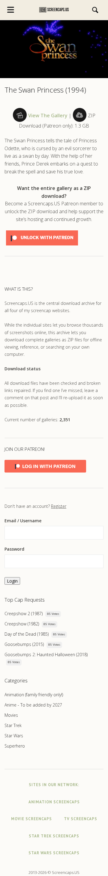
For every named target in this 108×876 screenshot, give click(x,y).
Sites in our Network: (54, 784)
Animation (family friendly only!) (33, 694)
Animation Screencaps (54, 802)
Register (58, 506)
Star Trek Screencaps (54, 836)
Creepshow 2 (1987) (23, 613)
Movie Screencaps (31, 818)
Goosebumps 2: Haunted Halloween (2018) (46, 654)
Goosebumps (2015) (24, 644)
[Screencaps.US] (54, 9)
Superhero (14, 746)
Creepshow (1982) (21, 624)
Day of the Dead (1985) (26, 634)
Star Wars (13, 735)
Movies (11, 715)
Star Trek (13, 725)
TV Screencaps (80, 818)
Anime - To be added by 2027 (33, 705)
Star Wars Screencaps (54, 852)
